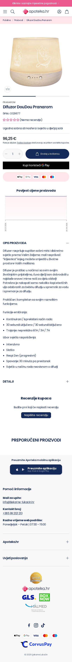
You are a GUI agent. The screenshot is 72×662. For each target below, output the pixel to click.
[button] (5, 11)
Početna (7, 20)
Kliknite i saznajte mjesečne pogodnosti (34, 3)
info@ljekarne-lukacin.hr (18, 502)
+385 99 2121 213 (12, 513)
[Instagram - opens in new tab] (36, 625)
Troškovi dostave (24, 142)
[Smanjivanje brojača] (6, 154)
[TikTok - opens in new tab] (43, 625)
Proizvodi (18, 20)
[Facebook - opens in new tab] (29, 625)
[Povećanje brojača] (19, 154)
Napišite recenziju (36, 415)
